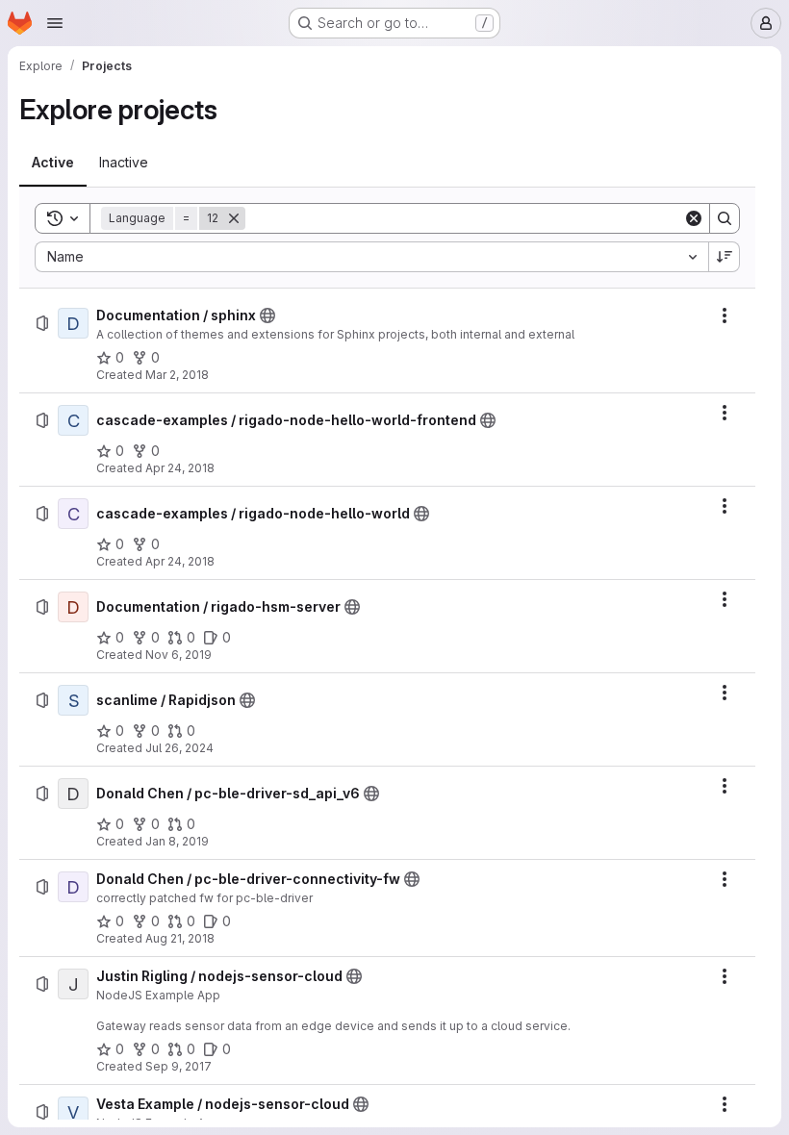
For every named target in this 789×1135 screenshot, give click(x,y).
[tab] (53, 163)
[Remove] (233, 218)
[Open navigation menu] (54, 23)
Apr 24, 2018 (180, 468)
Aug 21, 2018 (180, 938)
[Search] (724, 218)
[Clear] (693, 218)
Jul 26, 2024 (179, 748)
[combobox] (371, 256)
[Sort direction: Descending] (724, 256)
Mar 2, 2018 (177, 374)
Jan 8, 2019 (177, 841)
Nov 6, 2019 (178, 654)
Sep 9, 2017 (178, 1066)
